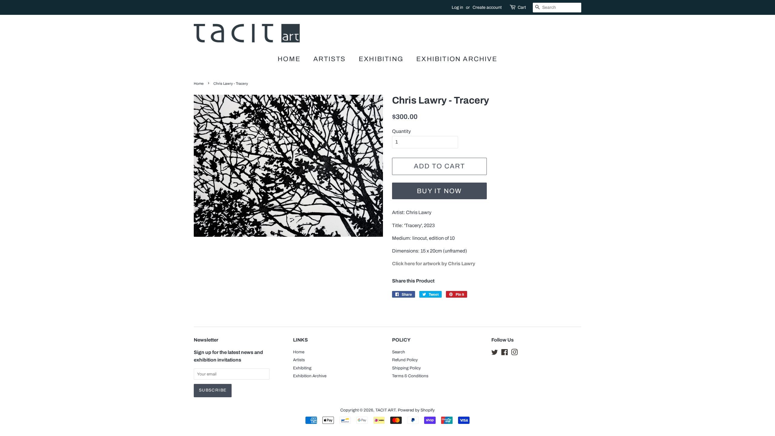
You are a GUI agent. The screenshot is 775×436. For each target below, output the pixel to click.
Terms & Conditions (410, 376)
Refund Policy (405, 360)
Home (289, 59)
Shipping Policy (406, 368)
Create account (487, 7)
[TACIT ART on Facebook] (504, 353)
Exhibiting (381, 59)
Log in (457, 7)
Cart (522, 7)
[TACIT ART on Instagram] (514, 353)
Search (398, 352)
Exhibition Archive (456, 59)
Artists (329, 59)
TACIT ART (385, 410)
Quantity (401, 131)
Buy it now (439, 191)
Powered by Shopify (416, 410)
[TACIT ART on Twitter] (494, 353)
